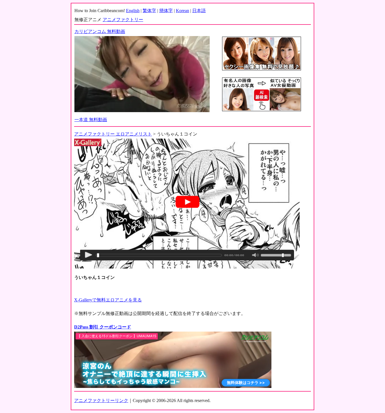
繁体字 (149, 10)
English (133, 10)
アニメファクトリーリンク (101, 400)
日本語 (199, 10)
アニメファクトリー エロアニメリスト (113, 134)
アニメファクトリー (123, 19)
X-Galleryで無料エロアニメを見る (108, 299)
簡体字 (166, 10)
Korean (182, 10)
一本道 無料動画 (90, 119)
